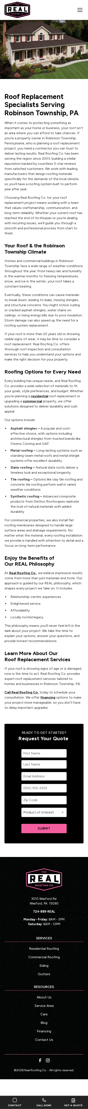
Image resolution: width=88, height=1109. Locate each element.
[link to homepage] (17, 10)
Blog (44, 1023)
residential (39, 396)
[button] (77, 10)
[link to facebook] (40, 1060)
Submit (44, 828)
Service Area (44, 1006)
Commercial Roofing (44, 957)
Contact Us (44, 1040)
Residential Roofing (44, 949)
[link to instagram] (47, 1060)
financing (47, 697)
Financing (44, 1031)
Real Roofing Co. (22, 573)
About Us (44, 997)
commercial (32, 401)
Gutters (44, 974)
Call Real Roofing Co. (21, 692)
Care (44, 1014)
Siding (44, 966)
